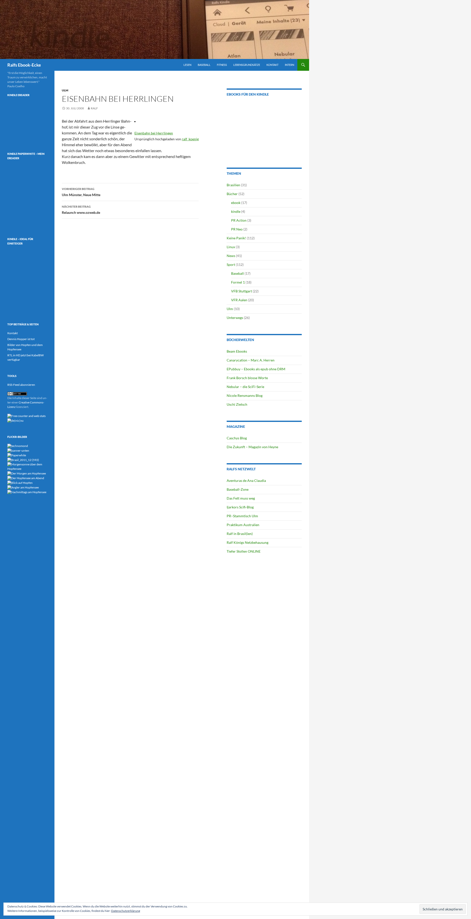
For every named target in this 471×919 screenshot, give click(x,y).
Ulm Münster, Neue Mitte (81, 192)
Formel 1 (238, 282)
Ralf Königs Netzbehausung (247, 542)
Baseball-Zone (238, 489)
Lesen (187, 64)
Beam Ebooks (237, 351)
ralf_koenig (190, 139)
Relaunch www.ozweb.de (81, 210)
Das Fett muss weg (241, 498)
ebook (235, 203)
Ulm (65, 90)
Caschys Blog (237, 438)
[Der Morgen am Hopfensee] (26, 473)
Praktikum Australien (243, 525)
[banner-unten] (18, 450)
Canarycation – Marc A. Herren (251, 360)
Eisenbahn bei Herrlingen (153, 133)
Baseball (204, 64)
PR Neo (237, 229)
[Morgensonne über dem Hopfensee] (27, 466)
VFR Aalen (239, 300)
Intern (289, 64)
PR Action (239, 220)
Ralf (94, 108)
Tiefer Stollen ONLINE (244, 551)
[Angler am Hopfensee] (23, 487)
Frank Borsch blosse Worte (247, 378)
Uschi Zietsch (237, 404)
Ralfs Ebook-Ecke (24, 65)
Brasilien (233, 185)
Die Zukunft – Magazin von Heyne (252, 447)
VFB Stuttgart (241, 291)
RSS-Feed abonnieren (21, 385)
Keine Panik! (236, 238)
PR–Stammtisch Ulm (242, 516)
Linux (231, 247)
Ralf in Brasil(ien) (240, 533)
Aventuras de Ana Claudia (246, 480)
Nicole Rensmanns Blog (244, 395)
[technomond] (17, 445)
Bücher (232, 194)
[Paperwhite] (16, 455)
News (231, 256)
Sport (231, 264)
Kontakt (272, 64)
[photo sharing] (134, 121)
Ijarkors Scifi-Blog (240, 507)
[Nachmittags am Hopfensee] (26, 492)
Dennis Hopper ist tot (21, 339)
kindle (235, 211)
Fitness (222, 64)
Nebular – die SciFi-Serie (245, 387)
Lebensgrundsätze (246, 64)
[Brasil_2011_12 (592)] (23, 459)
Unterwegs (235, 318)
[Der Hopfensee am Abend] (25, 478)
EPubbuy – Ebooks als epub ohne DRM (256, 369)
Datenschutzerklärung (125, 911)
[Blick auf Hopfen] (20, 482)
